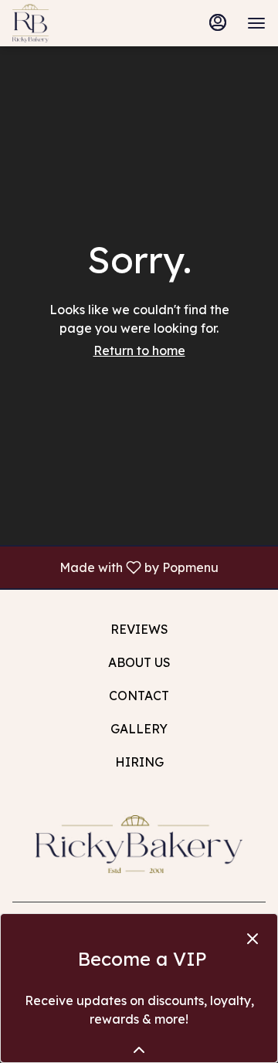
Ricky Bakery (139, 843)
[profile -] (217, 22)
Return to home (139, 350)
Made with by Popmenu (115, 567)
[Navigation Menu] (256, 23)
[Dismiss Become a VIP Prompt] (252, 938)
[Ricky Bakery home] (81, 23)
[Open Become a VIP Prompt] (139, 1050)
